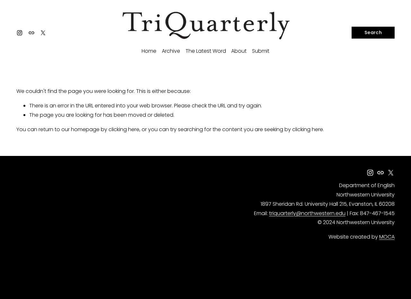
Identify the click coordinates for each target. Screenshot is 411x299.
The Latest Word (206, 51)
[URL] (31, 33)
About (239, 51)
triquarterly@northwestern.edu (307, 213)
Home (149, 51)
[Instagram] (19, 33)
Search (373, 32)
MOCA (387, 236)
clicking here (124, 129)
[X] (43, 33)
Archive (171, 51)
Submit (260, 51)
